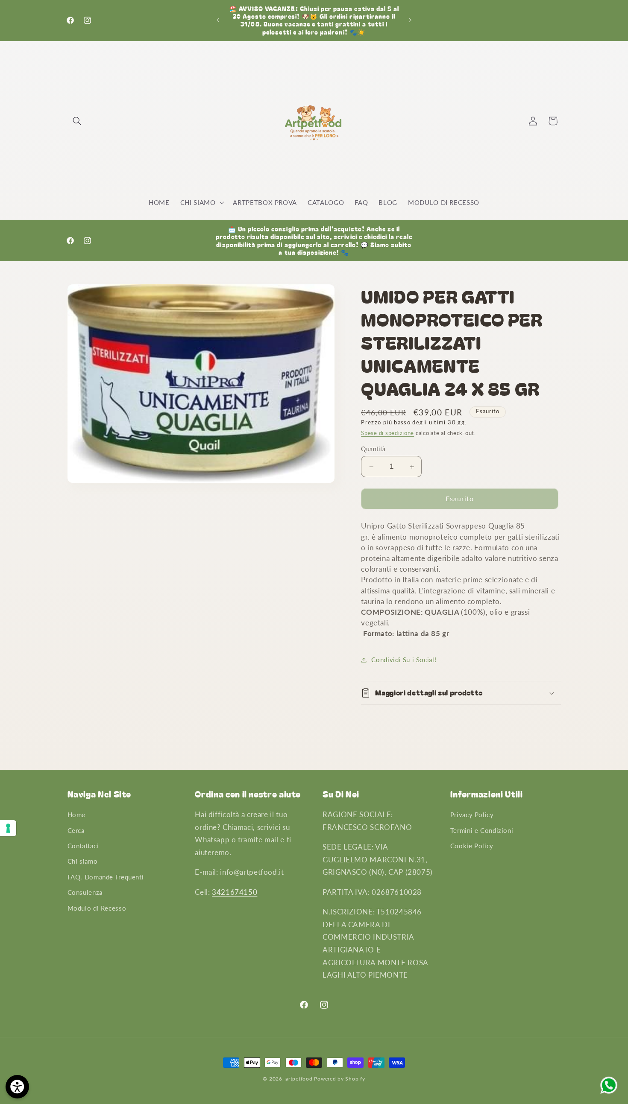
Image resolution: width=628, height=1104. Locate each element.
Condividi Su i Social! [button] (403, 659)
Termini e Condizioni (482, 830)
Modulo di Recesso (96, 908)
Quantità (373, 449)
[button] (77, 121)
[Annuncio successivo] (410, 20)
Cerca (76, 830)
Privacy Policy (472, 814)
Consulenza (85, 892)
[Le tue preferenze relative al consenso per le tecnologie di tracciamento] (8, 828)
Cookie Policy (471, 846)
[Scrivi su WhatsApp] (608, 1093)
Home (76, 814)
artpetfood (298, 1078)
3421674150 (234, 892)
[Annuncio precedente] (217, 20)
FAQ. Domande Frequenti (105, 877)
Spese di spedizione (387, 433)
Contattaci (83, 846)
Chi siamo (82, 861)
